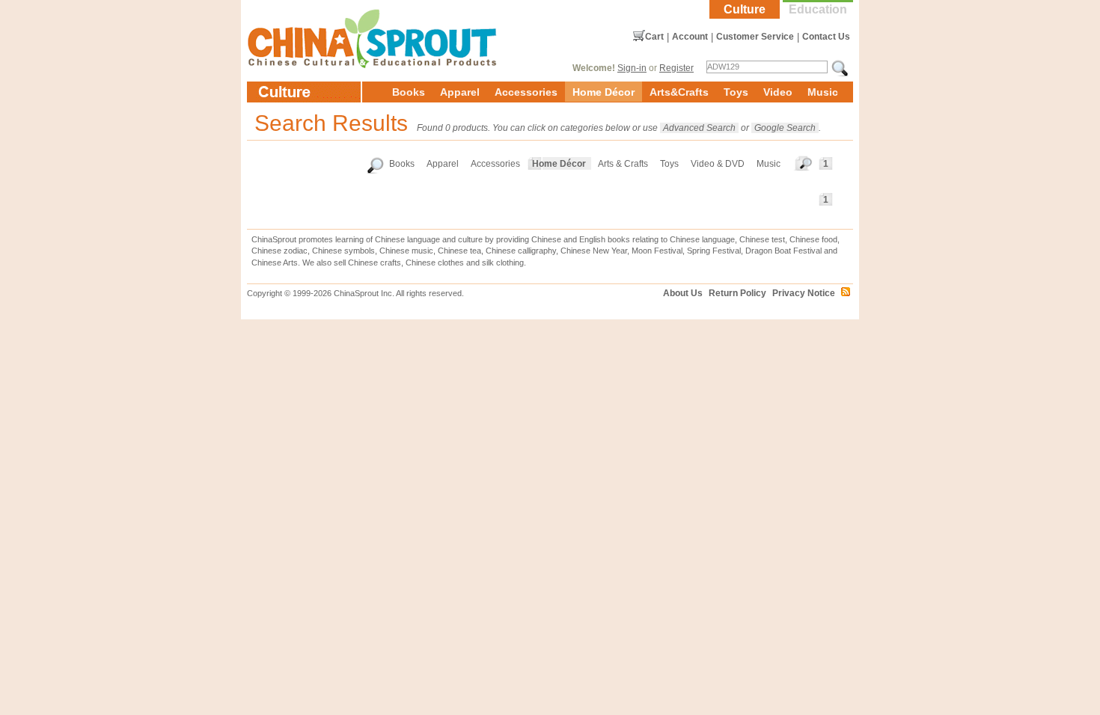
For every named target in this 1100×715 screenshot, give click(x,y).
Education (818, 9)
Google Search (785, 128)
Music (822, 92)
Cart (654, 36)
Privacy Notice (803, 293)
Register (676, 68)
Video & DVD (718, 164)
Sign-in (632, 68)
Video (777, 92)
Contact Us (826, 36)
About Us (683, 293)
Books (408, 92)
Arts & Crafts (623, 164)
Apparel (460, 92)
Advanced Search (699, 128)
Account (690, 36)
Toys (736, 92)
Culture (745, 9)
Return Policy (737, 293)
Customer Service (755, 36)
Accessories (526, 92)
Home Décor (603, 92)
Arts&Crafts (679, 92)
